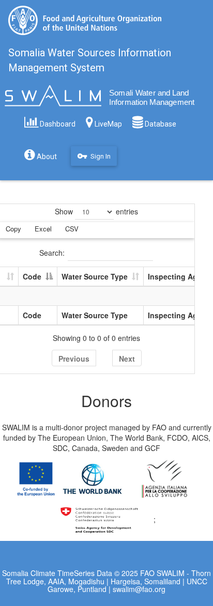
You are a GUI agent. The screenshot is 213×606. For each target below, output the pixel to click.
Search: (52, 252)
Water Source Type (95, 276)
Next (127, 358)
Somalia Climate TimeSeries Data (57, 573)
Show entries (96, 211)
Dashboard (56, 124)
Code (32, 276)
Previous (73, 358)
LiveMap (107, 124)
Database (159, 124)
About (46, 156)
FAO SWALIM (163, 573)
